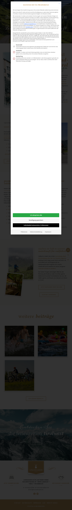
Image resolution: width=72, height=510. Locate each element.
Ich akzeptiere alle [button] (36, 215)
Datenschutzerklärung (30, 24)
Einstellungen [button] (29, 27)
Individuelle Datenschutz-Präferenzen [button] (36, 225)
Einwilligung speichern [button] (36, 220)
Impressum (48, 232)
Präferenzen (24, 232)
